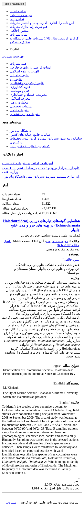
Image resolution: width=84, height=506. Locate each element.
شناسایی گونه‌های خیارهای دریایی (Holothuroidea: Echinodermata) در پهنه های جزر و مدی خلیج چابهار (41, 225)
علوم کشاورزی (20, 87)
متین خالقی (70, 259)
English (15, 49)
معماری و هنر (19, 102)
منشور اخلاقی (19, 30)
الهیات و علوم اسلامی (24, 71)
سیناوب (11, 502)
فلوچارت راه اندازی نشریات (28, 26)
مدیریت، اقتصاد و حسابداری (28, 94)
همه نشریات (18, 63)
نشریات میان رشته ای (25, 114)
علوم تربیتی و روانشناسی (27, 83)
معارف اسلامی (20, 98)
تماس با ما (17, 19)
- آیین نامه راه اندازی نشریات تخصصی (27, 163)
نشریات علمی (19, 110)
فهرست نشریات (21, 15)
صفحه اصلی (18, 11)
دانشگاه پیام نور (20, 130)
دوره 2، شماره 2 (57, 241)
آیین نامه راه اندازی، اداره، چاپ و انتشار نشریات (42, 23)
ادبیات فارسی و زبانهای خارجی (30, 67)
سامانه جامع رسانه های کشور (30, 134)
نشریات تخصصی (21, 106)
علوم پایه (16, 79)
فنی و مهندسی (20, 90)
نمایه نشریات (18, 34)
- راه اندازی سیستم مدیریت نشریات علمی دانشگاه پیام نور (41, 176)
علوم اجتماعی (19, 75)
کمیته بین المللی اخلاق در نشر (30, 146)
